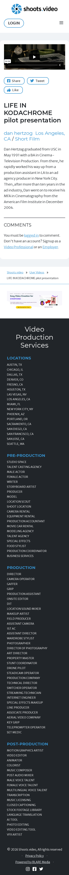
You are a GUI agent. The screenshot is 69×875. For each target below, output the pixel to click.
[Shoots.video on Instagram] (28, 869)
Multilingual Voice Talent (27, 790)
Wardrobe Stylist (20, 638)
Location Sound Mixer (24, 609)
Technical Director (22, 683)
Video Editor (17, 755)
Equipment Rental (21, 516)
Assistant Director (21, 633)
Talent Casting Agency (24, 467)
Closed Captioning (21, 805)
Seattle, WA (15, 444)
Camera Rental (18, 511)
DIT (9, 604)
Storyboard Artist (21, 487)
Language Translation (24, 814)
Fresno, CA (15, 384)
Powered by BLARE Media (32, 862)
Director (14, 574)
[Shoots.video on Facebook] (34, 869)
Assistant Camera (20, 623)
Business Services (20, 556)
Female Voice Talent (22, 785)
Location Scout (18, 501)
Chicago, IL (15, 369)
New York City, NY (20, 409)
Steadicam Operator (23, 673)
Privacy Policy (34, 856)
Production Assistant (24, 594)
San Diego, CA (17, 429)
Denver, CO (15, 379)
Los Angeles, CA (18, 399)
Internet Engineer (21, 697)
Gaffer (12, 584)
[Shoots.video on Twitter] (41, 869)
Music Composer (19, 770)
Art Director (17, 653)
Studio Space (16, 462)
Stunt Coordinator (22, 663)
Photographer (18, 643)
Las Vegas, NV (16, 394)
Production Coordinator (27, 551)
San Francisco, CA (20, 434)
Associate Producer (22, 712)
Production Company (23, 678)
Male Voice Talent (21, 780)
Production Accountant (26, 521)
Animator (14, 760)
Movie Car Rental (20, 526)
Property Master (20, 658)
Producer (14, 491)
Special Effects (18, 541)
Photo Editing (18, 824)
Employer (50, 247)
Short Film (27, 139)
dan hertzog (18, 133)
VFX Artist (14, 834)
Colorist (14, 765)
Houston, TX (16, 389)
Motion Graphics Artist (25, 750)
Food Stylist (16, 546)
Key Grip (13, 722)
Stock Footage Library (24, 810)
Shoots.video (15, 272)
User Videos (37, 272)
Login (14, 23)
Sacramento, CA (19, 424)
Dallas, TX (14, 374)
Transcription (18, 795)
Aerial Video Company (24, 717)
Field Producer (19, 618)
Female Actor (17, 477)
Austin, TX (14, 364)
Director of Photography (27, 648)
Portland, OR (17, 419)
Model (12, 496)
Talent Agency (18, 536)
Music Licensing (19, 800)
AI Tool (12, 819)
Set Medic (14, 732)
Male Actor (16, 472)
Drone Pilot (16, 668)
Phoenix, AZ (16, 414)
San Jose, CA (15, 439)
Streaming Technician (24, 693)
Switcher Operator (22, 688)
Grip (10, 589)
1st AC (11, 628)
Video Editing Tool (21, 829)
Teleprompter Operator (26, 727)
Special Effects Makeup (25, 702)
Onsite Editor (17, 599)
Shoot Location (19, 506)
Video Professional (18, 247)
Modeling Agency (20, 531)
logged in (31, 235)
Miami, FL (14, 404)
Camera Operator (20, 579)
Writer (12, 482)
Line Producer (18, 707)
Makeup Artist (18, 613)
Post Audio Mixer (20, 775)
